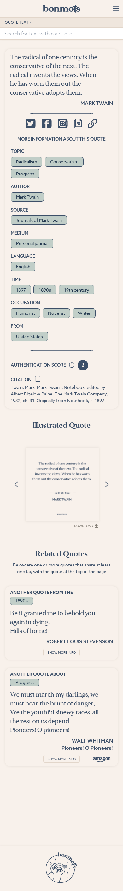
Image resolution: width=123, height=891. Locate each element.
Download (83, 525)
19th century (76, 290)
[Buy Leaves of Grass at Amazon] (102, 759)
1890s (45, 290)
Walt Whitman (92, 740)
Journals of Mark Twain (39, 220)
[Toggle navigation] (116, 8)
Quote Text (16, 22)
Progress (25, 174)
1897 (21, 290)
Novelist (56, 313)
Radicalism (26, 162)
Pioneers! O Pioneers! (87, 748)
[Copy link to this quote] (92, 123)
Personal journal (32, 243)
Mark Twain (96, 103)
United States (29, 336)
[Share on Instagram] (62, 123)
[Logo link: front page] (61, 8)
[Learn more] (72, 365)
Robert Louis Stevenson (79, 641)
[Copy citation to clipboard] (38, 378)
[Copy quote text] (78, 123)
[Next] (107, 484)
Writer (84, 313)
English (23, 266)
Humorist (25, 313)
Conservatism (64, 162)
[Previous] (16, 484)
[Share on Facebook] (46, 123)
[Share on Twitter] (30, 123)
